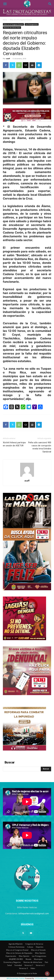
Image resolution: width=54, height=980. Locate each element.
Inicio (5, 19)
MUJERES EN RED (16, 959)
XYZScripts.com (41, 978)
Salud (9, 965)
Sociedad (18, 965)
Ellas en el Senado (38, 950)
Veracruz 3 (23, 968)
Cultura (30, 947)
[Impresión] (32, 65)
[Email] (26, 65)
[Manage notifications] (47, 973)
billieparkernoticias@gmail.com (33, 913)
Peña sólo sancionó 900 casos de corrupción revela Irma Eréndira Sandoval (39, 447)
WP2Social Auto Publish (16, 978)
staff (8, 58)
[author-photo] (27, 476)
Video (33, 968)
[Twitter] (12, 65)
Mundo (28, 959)
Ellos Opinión (40, 953)
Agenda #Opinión (16, 944)
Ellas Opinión (24, 956)
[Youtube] (31, 933)
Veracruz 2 (40, 965)
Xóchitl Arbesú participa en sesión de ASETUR (14, 444)
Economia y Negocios (12, 962)
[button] (5, 4)
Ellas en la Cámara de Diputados (19, 953)
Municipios (38, 959)
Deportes (39, 947)
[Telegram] (39, 65)
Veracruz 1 (28, 965)
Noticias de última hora (12, 27)
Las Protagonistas (31, 24)
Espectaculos (11, 956)
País (46, 962)
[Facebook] (6, 65)
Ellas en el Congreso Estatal (21, 19)
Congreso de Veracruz (34, 944)
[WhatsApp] (19, 65)
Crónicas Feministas (16, 947)
